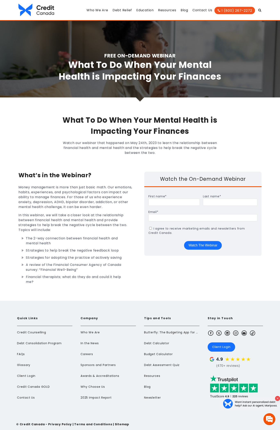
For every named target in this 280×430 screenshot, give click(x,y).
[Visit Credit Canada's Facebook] (211, 333)
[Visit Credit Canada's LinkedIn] (227, 333)
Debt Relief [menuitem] (122, 10)
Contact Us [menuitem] (202, 10)
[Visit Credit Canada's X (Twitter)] (219, 333)
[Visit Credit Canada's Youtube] (244, 333)
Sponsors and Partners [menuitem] (98, 365)
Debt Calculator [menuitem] (156, 343)
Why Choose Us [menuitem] (93, 387)
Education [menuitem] (145, 10)
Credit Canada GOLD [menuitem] (33, 387)
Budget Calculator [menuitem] (158, 354)
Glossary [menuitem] (23, 365)
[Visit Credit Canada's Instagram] (236, 333)
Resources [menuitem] (167, 10)
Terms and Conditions (93, 424)
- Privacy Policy (58, 424)
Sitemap (122, 424)
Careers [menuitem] (87, 354)
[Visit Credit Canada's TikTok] (252, 333)
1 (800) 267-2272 (236, 10)
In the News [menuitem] (90, 343)
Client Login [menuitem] (26, 376)
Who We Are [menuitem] (97, 10)
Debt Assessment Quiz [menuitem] (162, 365)
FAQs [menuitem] (21, 354)
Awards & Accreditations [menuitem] (100, 376)
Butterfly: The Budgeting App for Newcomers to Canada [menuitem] (171, 332)
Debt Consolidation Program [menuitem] (39, 343)
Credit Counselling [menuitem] (31, 332)
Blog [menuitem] (184, 10)
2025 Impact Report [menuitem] (96, 398)
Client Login (221, 347)
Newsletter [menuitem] (152, 398)
